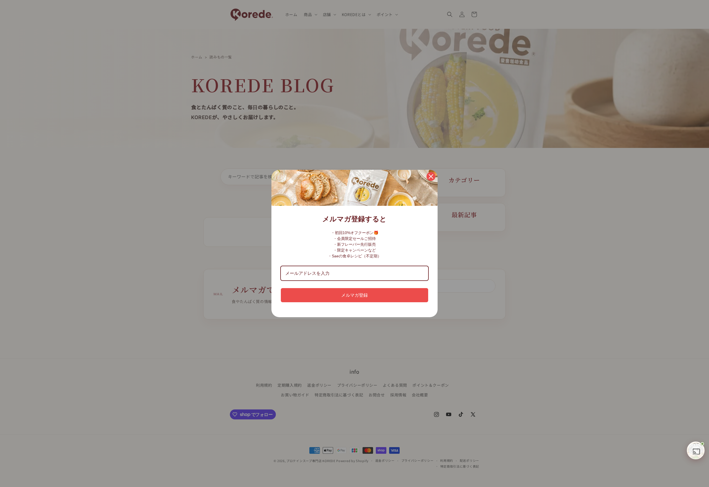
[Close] (431, 176)
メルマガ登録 (354, 295)
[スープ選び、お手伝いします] (696, 450)
